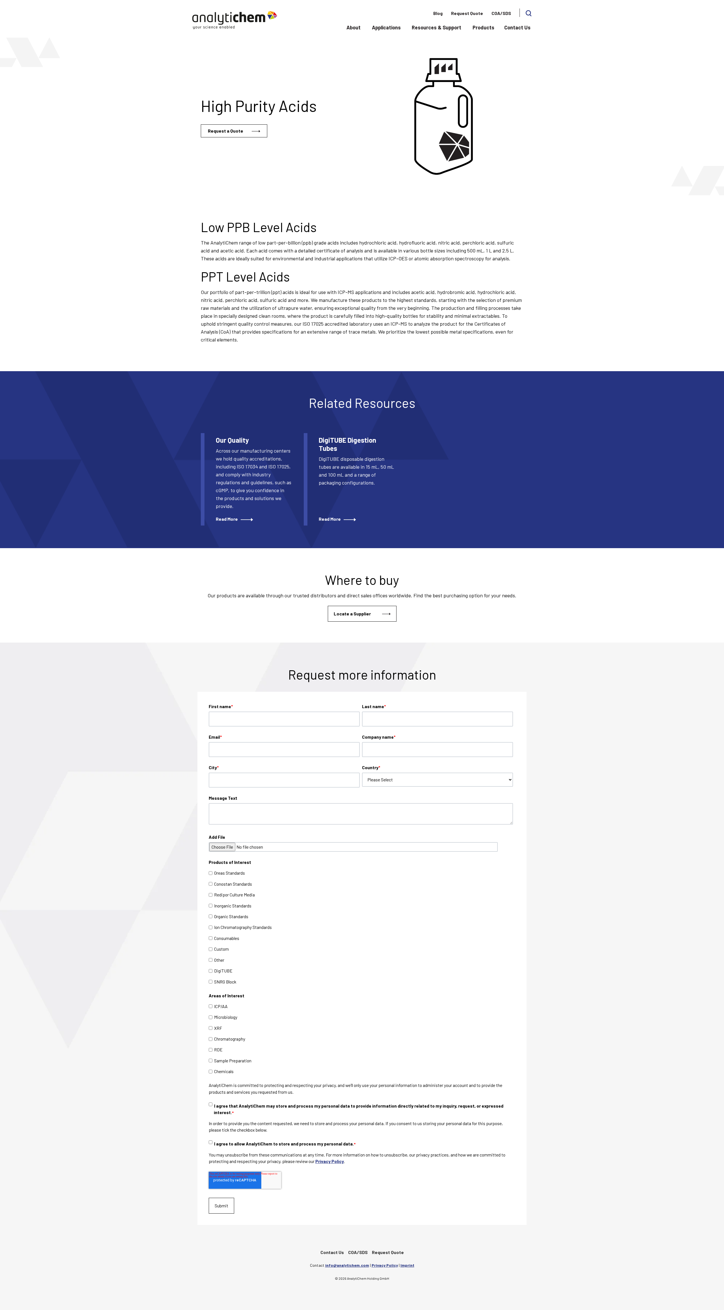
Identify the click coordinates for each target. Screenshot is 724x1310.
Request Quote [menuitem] (467, 13)
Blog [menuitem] (438, 13)
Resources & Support (436, 27)
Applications (386, 27)
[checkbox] (361, 927)
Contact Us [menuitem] (332, 1252)
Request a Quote (225, 130)
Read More (227, 519)
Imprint (407, 1265)
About (353, 27)
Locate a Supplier (352, 613)
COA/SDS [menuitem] (501, 13)
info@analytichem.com (347, 1265)
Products (483, 27)
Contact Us (517, 27)
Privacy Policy (329, 1161)
